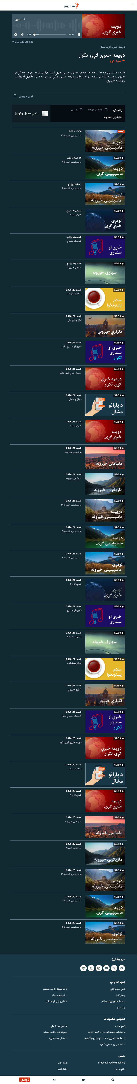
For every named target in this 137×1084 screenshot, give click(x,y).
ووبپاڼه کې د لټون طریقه (55, 1032)
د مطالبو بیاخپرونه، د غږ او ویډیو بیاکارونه (105, 1038)
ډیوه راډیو (62, 1063)
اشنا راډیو (62, 1069)
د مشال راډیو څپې (58, 1038)
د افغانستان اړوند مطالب (113, 1001)
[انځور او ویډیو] (84, 1080)
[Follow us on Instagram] (99, 968)
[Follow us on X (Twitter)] (114, 968)
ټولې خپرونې (26, 96)
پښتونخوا (120, 995)
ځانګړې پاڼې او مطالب (56, 1001)
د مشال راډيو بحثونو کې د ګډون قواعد (106, 1032)
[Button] (117, 62)
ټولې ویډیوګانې (117, 989)
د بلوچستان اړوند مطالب (55, 989)
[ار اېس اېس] (91, 968)
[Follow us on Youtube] (106, 968)
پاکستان (121, 1008)
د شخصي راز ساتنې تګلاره (112, 1044)
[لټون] (113, 1080)
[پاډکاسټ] (83, 968)
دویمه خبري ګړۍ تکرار (112, 47)
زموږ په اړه (120, 1026)
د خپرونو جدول (59, 995)
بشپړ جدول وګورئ (27, 113)
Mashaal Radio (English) (111, 1063)
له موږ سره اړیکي (59, 1026)
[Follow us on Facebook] (122, 968)
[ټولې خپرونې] (54, 1080)
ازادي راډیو (120, 1069)
